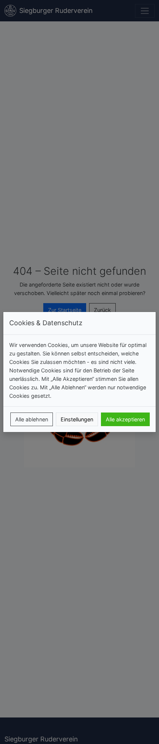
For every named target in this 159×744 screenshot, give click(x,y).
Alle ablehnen (31, 419)
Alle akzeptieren (125, 419)
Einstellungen (77, 419)
